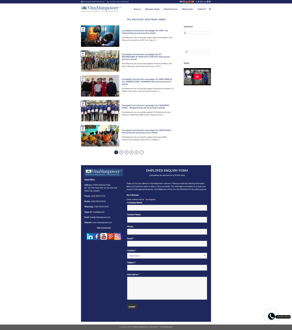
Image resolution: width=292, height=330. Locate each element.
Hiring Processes (171, 9)
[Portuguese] (189, 1)
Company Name (135, 202)
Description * (133, 274)
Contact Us (201, 9)
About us (137, 9)
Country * (131, 250)
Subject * (131, 262)
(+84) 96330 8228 (95, 201)
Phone (130, 226)
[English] (183, 1)
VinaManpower (94, 212)
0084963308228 (283, 317)
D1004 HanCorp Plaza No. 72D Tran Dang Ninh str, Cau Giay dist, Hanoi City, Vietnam (100, 188)
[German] (186, 1)
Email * (130, 238)
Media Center (187, 9)
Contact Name (134, 214)
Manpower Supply (152, 9)
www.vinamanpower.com (98, 222)
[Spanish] (192, 1)
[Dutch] (181, 1)
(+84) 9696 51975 (94, 196)
